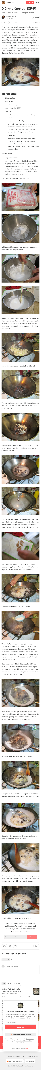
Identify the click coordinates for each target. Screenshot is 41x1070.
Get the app (30, 1061)
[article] (20, 992)
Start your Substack (15, 1061)
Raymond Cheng (11, 16)
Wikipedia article (17, 53)
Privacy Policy (20, 1043)
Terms (25, 1056)
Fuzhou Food (13, 994)
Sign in (37, 3)
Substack (11, 1066)
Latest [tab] (9, 984)
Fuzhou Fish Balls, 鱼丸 (11, 989)
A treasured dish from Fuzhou (11, 992)
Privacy (19, 1056)
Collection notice (33, 1056)
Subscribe (30, 3)
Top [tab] (4, 984)
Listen (37, 17)
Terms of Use (29, 1039)
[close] (35, 1003)
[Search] (37, 984)
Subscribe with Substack (22, 1034)
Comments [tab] (6, 960)
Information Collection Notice (24, 1041)
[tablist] (10, 960)
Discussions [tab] (16, 984)
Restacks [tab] (14, 960)
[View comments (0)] (10, 22)
